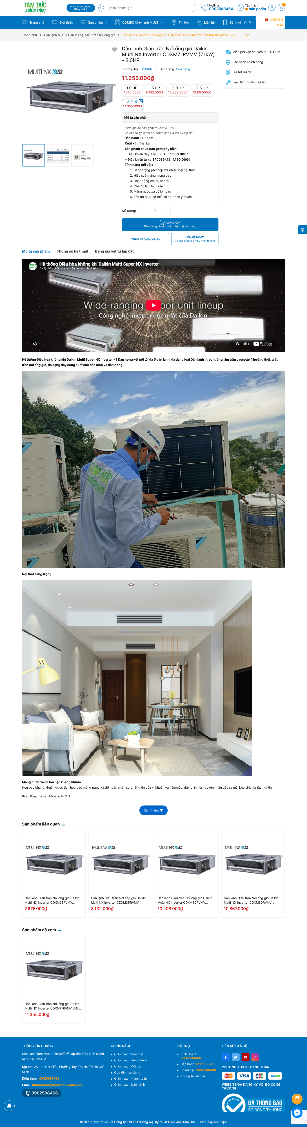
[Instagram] (255, 1057)
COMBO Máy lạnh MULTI (140, 22)
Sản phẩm (95, 22)
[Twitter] (236, 1057)
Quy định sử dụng (127, 1072)
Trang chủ (36, 22)
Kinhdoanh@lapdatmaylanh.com (57, 1085)
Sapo (223, 1122)
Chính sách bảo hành (129, 1084)
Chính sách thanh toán (130, 1078)
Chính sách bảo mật (128, 1054)
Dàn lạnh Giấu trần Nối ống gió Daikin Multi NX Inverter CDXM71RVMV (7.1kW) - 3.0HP (54, 1006)
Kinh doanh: (191, 1056)
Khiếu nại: (198, 1070)
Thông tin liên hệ (193, 1076)
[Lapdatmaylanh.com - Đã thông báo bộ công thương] (253, 1103)
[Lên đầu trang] (298, 1087)
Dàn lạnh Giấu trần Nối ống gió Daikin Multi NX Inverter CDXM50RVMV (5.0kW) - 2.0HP (185, 900)
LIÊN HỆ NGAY (194, 238)
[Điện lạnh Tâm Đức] (43, 7)
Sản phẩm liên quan (41, 824)
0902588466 (221, 9)
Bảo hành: (198, 1064)
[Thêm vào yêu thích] (114, 49)
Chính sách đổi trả (127, 1066)
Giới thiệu (65, 22)
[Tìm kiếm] (102, 8)
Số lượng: (129, 211)
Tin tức (183, 22)
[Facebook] (226, 1057)
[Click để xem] (70, 94)
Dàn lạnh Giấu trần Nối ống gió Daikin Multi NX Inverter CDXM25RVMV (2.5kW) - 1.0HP (52, 900)
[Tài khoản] (272, 7)
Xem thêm (153, 810)
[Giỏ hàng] (281, 7)
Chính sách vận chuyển (131, 1060)
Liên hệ (209, 22)
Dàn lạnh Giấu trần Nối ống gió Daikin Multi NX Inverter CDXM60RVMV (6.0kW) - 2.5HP (251, 900)
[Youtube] (245, 1057)
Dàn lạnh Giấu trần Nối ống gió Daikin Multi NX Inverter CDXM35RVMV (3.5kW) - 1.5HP (118, 900)
